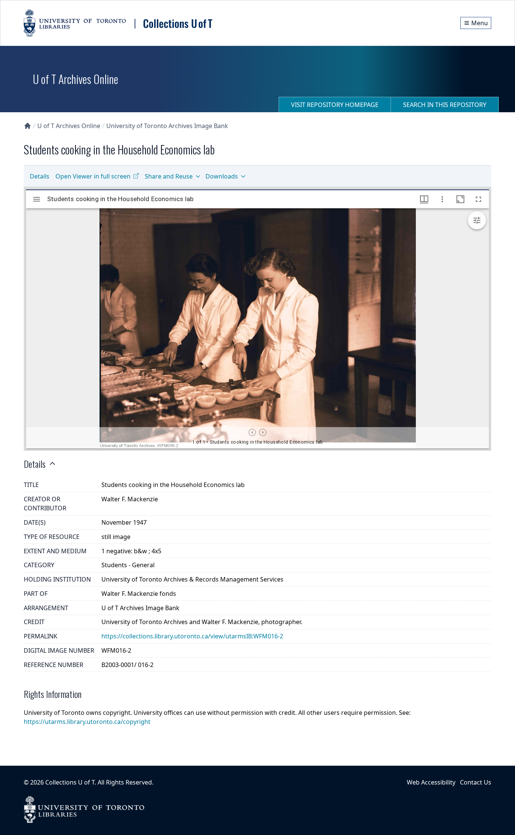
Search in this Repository (444, 105)
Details (39, 176)
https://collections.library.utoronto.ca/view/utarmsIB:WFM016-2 (192, 636)
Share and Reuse (169, 176)
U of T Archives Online (68, 126)
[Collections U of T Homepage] (27, 126)
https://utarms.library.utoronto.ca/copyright (87, 721)
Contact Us (475, 782)
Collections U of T (70, 782)
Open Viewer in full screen (92, 176)
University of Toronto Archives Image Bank (167, 126)
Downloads (221, 176)
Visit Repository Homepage (335, 105)
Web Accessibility (431, 782)
